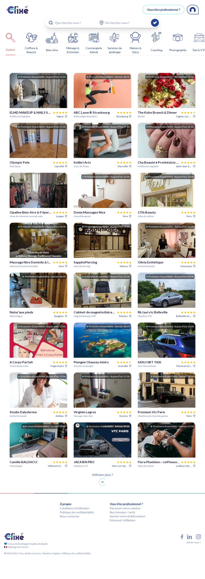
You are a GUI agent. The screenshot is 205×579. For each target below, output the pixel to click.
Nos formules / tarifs (122, 512)
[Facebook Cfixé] (182, 536)
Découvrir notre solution (125, 508)
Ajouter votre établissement (127, 516)
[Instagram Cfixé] (198, 536)
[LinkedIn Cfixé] (189, 536)
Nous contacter (69, 516)
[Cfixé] (17, 9)
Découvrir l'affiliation (122, 520)
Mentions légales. (51, 553)
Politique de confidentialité (77, 512)
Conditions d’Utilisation (74, 508)
